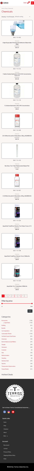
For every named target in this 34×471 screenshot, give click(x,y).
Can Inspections (5, 331)
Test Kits (4, 363)
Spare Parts (7, 322)
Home (3, 8)
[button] (17, 436)
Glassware (4, 347)
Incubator (4, 350)
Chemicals (4, 339)
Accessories (4, 320)
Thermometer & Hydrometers (8, 366)
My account (6, 445)
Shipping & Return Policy (9, 455)
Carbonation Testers (6, 333)
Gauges (3, 344)
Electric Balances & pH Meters (9, 341)
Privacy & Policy (7, 452)
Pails (3, 352)
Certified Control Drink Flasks (9, 336)
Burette (3, 328)
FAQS (5, 458)
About (5, 432)
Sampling (4, 358)
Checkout (6, 429)
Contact (6, 448)
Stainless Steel (5, 360)
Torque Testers (5, 369)
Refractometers (5, 355)
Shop (6, 8)
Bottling (3, 325)
